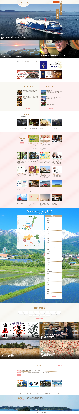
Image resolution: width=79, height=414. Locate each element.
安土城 (48, 315)
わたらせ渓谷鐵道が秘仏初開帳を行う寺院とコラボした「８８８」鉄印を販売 (37, 372)
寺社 (48, 264)
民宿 (48, 222)
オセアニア (30, 245)
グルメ (48, 280)
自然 (48, 278)
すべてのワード (39, 318)
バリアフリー (49, 227)
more (27, 108)
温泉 (48, 273)
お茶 (48, 242)
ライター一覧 (29, 393)
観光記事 (48, 291)
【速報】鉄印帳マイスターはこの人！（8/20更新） (33, 370)
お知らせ (20, 393)
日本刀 (48, 220)
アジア (25, 245)
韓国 (30, 315)
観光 (48, 269)
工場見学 (48, 240)
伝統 (48, 218)
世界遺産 (48, 249)
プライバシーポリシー (48, 393)
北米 (34, 245)
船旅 (48, 238)
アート (48, 231)
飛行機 (48, 253)
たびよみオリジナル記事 (51, 247)
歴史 (48, 282)
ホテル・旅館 (49, 271)
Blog (48, 260)
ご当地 (48, 262)
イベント (48, 251)
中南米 (38, 245)
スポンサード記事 (50, 293)
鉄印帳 (48, 258)
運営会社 (38, 393)
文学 (48, 244)
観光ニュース (49, 289)
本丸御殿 (43, 315)
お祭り (48, 284)
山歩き (48, 233)
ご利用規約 (58, 393)
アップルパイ (36, 315)
